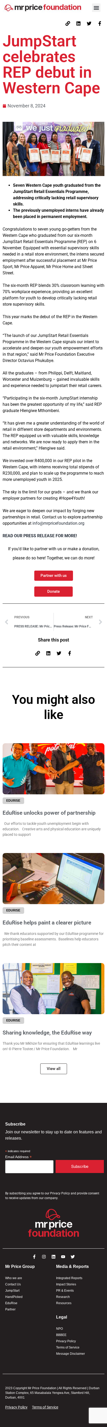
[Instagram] (44, 1257)
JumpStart (12, 1290)
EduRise (11, 1303)
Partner (10, 1309)
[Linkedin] (78, 23)
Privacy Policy (66, 1341)
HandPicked (14, 1297)
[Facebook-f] (99, 23)
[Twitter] (89, 23)
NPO (59, 1329)
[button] (96, 7)
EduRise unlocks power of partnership (49, 813)
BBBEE (61, 1335)
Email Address (18, 1156)
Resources (63, 1303)
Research (63, 1297)
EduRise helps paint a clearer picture (47, 923)
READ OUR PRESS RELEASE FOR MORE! (40, 535)
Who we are (13, 1278)
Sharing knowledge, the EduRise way (48, 1033)
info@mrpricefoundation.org (58, 523)
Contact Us (13, 1284)
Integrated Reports (69, 1278)
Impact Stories (66, 1284)
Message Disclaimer (70, 1354)
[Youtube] (63, 1257)
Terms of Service (67, 1347)
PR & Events (65, 1290)
